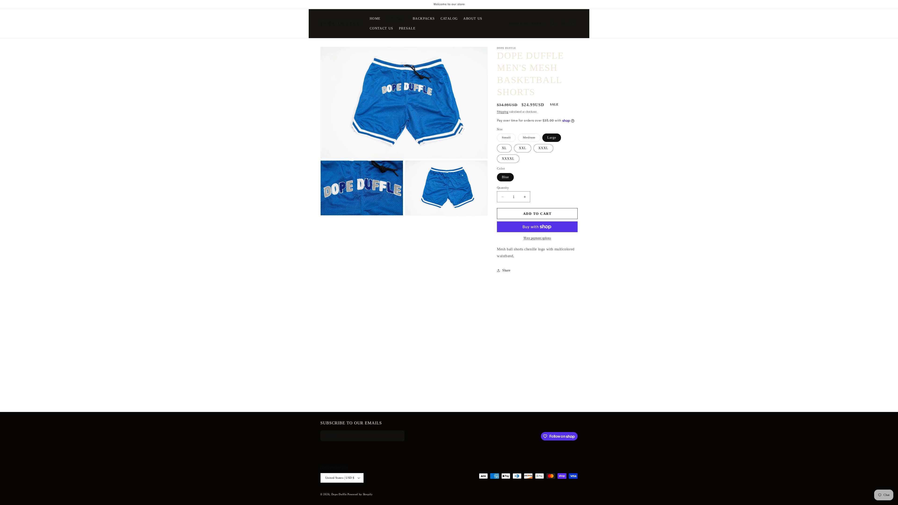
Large (551, 137)
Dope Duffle (339, 494)
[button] (396, 19)
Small (509, 139)
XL (504, 148)
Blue (505, 177)
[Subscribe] (396, 435)
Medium (531, 139)
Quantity (503, 187)
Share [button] (506, 270)
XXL (522, 148)
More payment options (537, 238)
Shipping (502, 111)
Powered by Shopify (360, 494)
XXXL (543, 148)
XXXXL (508, 158)
